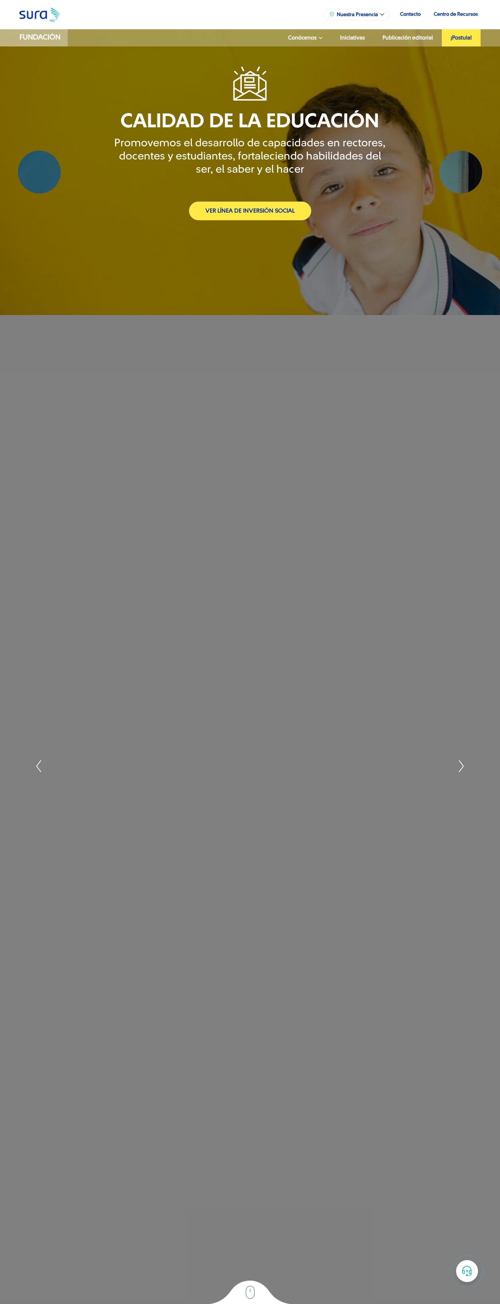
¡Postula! (461, 38)
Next (460, 766)
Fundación (39, 37)
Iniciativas (352, 38)
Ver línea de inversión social (250, 211)
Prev (39, 766)
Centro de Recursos (456, 14)
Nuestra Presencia (358, 14)
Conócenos (303, 38)
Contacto (410, 14)
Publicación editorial (408, 38)
